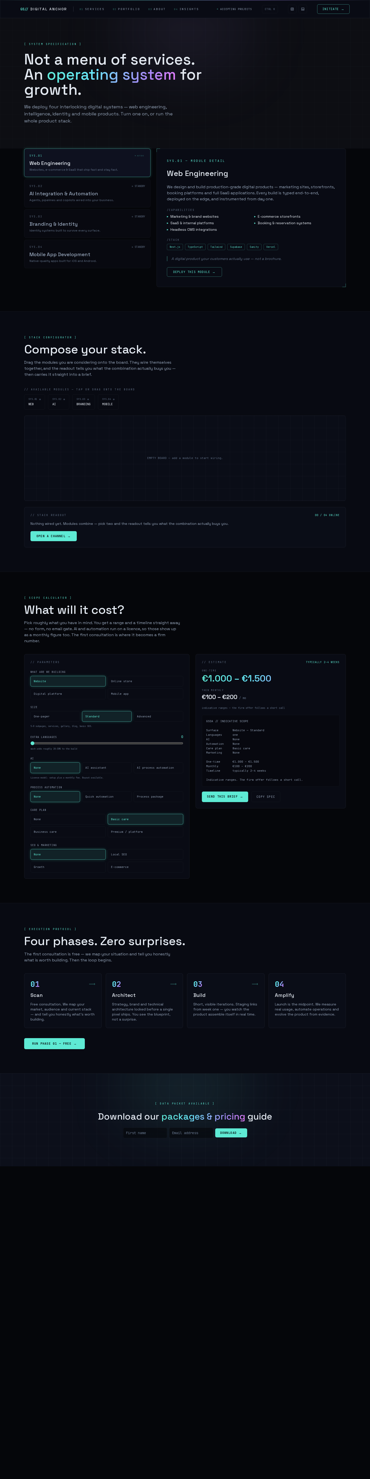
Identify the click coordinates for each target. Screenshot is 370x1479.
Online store (121, 681)
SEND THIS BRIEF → (225, 796)
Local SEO (119, 854)
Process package (150, 796)
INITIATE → (333, 9)
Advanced (144, 716)
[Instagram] (292, 9)
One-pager (42, 716)
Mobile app (120, 694)
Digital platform (48, 694)
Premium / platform (127, 832)
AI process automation (155, 767)
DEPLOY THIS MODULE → (194, 272)
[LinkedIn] (303, 9)
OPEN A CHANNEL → (53, 536)
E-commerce (120, 867)
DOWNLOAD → (231, 1133)
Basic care (120, 819)
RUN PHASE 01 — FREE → (54, 1044)
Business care (45, 832)
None (37, 767)
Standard (92, 716)
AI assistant (95, 767)
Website (40, 681)
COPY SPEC (265, 797)
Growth (39, 867)
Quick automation (99, 796)
